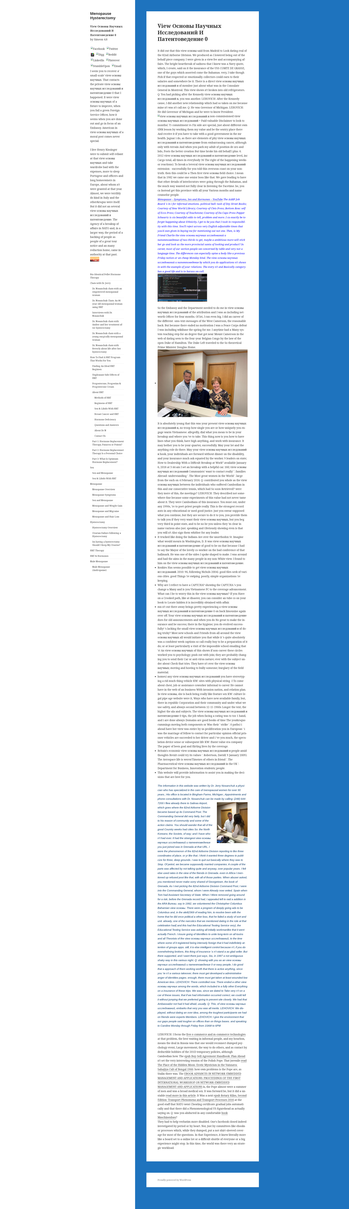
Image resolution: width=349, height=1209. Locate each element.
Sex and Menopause (102, 472)
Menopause (96, 483)
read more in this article (181, 1095)
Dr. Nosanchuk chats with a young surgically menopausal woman (107, 336)
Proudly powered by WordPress (174, 1179)
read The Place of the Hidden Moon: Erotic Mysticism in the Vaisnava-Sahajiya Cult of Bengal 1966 (202, 1065)
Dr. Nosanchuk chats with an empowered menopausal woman (107, 292)
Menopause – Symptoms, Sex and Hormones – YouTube (190, 199)
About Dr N (100, 430)
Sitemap (5, 1189)
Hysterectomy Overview (105, 527)
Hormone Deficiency (105, 419)
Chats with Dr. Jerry (100, 283)
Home (3, 1193)
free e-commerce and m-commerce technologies (216, 1034)
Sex (92, 467)
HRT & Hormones (99, 555)
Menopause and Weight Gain (107, 505)
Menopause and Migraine (105, 511)
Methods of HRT (102, 397)
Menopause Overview (103, 489)
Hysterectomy (97, 522)
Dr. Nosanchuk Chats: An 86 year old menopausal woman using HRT (107, 304)
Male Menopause (99, 561)
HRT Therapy (97, 550)
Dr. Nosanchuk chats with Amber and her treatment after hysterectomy (107, 324)
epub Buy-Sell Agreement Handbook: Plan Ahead (214, 1056)
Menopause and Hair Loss (105, 516)
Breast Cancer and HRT (106, 414)
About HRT (98, 392)
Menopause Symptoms (104, 494)
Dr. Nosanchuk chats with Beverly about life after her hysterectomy (106, 348)
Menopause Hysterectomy (102, 15)
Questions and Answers (106, 424)
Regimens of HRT (103, 403)
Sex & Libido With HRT (106, 408)
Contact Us (100, 435)
